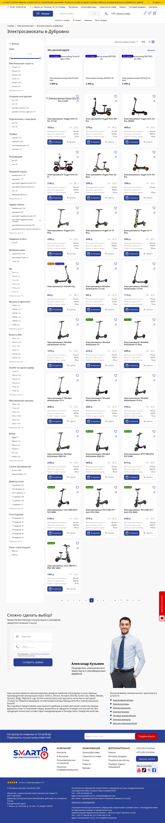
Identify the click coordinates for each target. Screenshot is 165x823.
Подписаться (146, 736)
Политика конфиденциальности (68, 768)
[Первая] (62, 600)
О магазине (62, 756)
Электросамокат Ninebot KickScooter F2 (98, 343)
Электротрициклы (122, 707)
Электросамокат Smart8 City (61, 286)
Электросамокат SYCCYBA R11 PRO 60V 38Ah (62, 566)
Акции (78, 20)
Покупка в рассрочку (118, 760)
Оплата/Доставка (88, 7)
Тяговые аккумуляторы (124, 715)
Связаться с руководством (83, 802)
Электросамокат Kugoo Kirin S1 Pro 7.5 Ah (62, 119)
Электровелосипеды (123, 700)
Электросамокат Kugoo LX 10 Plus (100, 231)
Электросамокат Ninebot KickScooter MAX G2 (59, 455)
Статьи (85, 760)
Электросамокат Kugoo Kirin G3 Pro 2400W (139, 119)
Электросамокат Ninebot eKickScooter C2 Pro (136, 287)
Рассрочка (73, 7)
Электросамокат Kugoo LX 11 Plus (138, 231)
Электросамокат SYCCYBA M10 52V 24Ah (139, 455)
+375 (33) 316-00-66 (145, 748)
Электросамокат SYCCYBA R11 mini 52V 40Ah (138, 511)
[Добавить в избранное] (77, 97)
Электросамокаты (122, 719)
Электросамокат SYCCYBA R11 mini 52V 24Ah (100, 511)
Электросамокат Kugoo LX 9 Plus (60, 231)
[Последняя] (139, 600)
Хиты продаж (101, 20)
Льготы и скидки (62, 20)
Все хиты (151, 50)
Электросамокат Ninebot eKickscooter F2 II (59, 399)
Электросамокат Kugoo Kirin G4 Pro (139, 175)
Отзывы (61, 7)
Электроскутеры (121, 704)
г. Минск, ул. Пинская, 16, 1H (44, 7)
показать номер (123, 13)
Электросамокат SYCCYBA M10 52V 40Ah (62, 511)
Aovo (14, 437)
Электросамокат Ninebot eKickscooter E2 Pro (59, 343)
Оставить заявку (33, 662)
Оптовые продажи (137, 7)
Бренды (86, 767)
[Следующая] (133, 600)
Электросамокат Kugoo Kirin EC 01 (62, 175)
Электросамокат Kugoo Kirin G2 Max (101, 175)
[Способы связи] (106, 13)
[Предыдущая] (68, 600)
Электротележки (121, 711)
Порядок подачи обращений (116, 765)
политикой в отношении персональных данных (33, 655)
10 (127, 600)
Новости (86, 764)
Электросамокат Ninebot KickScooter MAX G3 (98, 455)
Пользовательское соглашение (66, 761)
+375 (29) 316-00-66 (145, 752)
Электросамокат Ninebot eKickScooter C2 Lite (98, 287)
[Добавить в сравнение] (77, 102)
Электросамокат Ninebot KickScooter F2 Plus (136, 343)
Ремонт (122, 7)
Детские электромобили (125, 723)
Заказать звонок (147, 758)
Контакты (153, 7)
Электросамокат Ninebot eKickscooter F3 (98, 399)
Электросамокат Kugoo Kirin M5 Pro (101, 119)
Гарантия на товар (108, 7)
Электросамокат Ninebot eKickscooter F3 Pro (136, 399)
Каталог (46, 13)
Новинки (88, 20)
